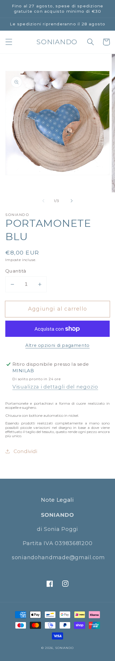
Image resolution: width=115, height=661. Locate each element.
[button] (9, 42)
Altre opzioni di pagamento (57, 345)
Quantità (15, 271)
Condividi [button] (25, 451)
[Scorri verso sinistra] (43, 200)
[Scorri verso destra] (71, 200)
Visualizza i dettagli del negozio (55, 387)
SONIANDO (64, 648)
